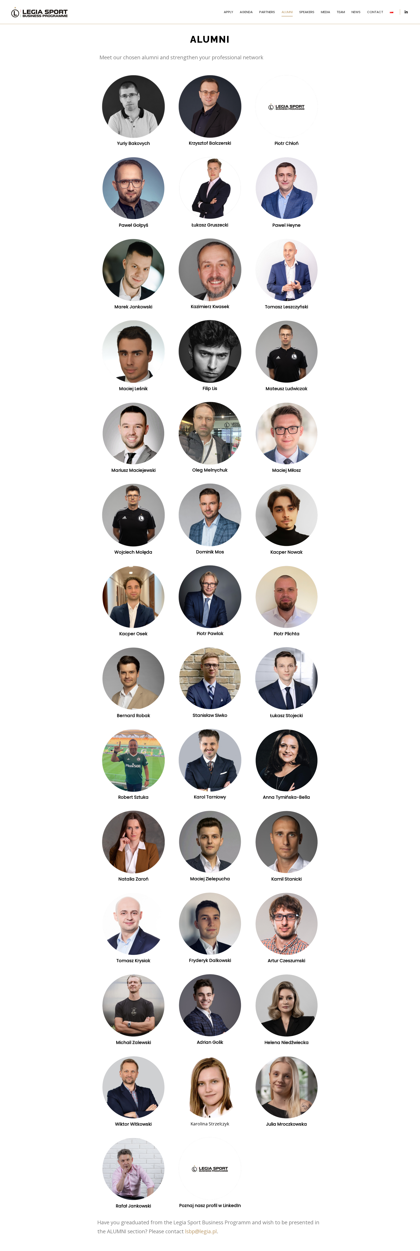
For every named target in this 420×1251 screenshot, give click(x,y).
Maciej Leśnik (133, 389)
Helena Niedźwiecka (286, 1042)
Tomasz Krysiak (133, 961)
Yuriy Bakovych (133, 143)
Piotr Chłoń (287, 143)
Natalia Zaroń (133, 879)
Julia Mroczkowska (286, 1124)
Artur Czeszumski (286, 961)
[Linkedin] (406, 12)
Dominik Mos (210, 552)
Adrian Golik (210, 1042)
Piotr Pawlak (210, 633)
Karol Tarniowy (210, 797)
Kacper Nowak (286, 552)
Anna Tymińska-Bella (286, 797)
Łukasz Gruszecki (210, 225)
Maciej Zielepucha (210, 879)
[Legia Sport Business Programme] (39, 12)
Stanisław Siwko (210, 715)
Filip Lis (210, 388)
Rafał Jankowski (133, 1206)
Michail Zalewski (133, 1042)
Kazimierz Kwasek (210, 307)
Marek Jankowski (133, 307)
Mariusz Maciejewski (133, 470)
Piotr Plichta (286, 634)
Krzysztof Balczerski (210, 143)
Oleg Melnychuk (210, 470)
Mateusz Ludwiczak (286, 389)
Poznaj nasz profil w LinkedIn (210, 1205)
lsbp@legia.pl (201, 1231)
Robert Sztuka (133, 797)
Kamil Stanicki (286, 879)
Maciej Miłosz (286, 470)
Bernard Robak (133, 715)
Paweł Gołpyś (133, 225)
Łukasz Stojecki (286, 715)
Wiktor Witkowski (133, 1124)
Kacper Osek (133, 634)
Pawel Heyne (286, 225)
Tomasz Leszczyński (286, 307)
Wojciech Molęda (133, 552)
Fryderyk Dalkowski (210, 960)
